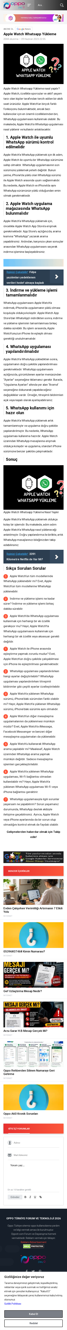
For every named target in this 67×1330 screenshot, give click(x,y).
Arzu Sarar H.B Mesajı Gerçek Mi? (25, 1031)
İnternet (7, 916)
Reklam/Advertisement (33, 1242)
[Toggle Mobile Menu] (28, 5)
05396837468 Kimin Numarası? (24, 951)
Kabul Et (33, 1314)
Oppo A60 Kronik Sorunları (20, 1113)
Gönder (15, 1197)
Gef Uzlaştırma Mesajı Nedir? (22, 991)
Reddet (34, 1323)
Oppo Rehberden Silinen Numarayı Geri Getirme (29, 1072)
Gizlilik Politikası (12, 1303)
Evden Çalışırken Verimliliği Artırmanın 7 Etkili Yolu (33, 910)
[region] (33, 1301)
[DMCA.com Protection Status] (33, 1246)
